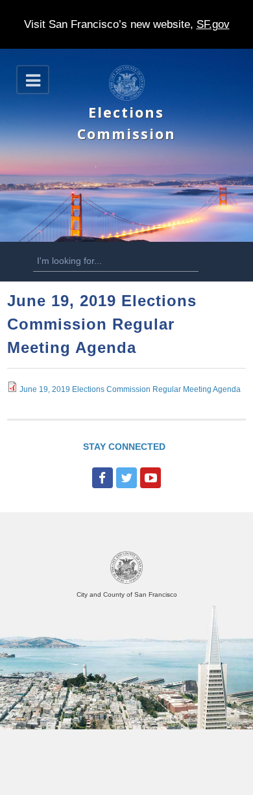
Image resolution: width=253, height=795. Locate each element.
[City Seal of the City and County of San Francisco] (126, 581)
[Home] (127, 98)
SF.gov (213, 24)
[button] (32, 79)
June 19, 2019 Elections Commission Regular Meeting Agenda (130, 389)
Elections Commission (126, 122)
